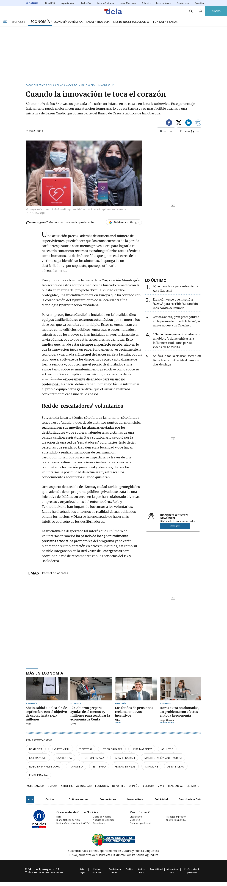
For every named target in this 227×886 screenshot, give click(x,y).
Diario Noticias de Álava (68, 819)
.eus (30, 799)
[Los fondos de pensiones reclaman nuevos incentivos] (136, 689)
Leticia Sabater (111, 749)
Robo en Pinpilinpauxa (44, 766)
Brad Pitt (35, 749)
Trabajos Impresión (176, 816)
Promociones (107, 799)
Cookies (129, 869)
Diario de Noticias (102, 816)
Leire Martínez (142, 749)
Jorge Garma (167, 720)
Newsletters (135, 799)
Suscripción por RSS (176, 819)
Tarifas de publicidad (140, 823)
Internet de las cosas (55, 572)
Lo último (156, 280)
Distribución (136, 816)
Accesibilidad (156, 869)
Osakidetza (64, 758)
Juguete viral (61, 749)
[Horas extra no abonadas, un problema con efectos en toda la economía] (180, 689)
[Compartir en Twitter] (179, 123)
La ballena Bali (124, 758)
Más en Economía (44, 673)
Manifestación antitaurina (163, 758)
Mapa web (135, 819)
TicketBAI (85, 749)
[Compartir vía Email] (198, 123)
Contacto (51, 799)
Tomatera (76, 766)
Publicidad (161, 799)
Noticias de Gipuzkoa (103, 819)
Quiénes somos (78, 799)
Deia (58, 816)
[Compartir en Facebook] (169, 123)
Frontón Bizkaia (92, 758)
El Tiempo (99, 766)
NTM (28, 724)
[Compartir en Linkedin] (188, 123)
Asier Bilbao (175, 766)
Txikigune (151, 766)
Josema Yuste (38, 758)
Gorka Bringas (125, 766)
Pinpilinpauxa (38, 775)
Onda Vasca (99, 823)
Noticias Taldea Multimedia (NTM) (73, 823)
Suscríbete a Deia (190, 799)
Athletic (167, 749)
